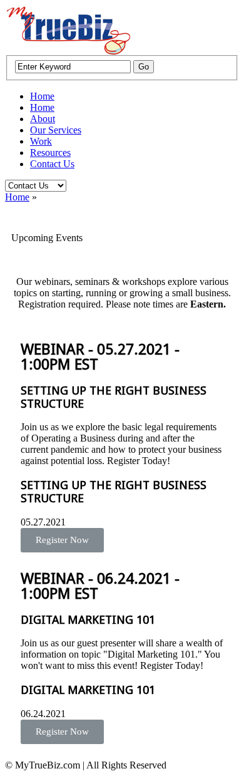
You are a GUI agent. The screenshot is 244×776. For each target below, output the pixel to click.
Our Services (55, 130)
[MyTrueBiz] (67, 51)
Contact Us (52, 163)
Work (41, 141)
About (42, 118)
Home (42, 96)
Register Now (62, 540)
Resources (50, 152)
